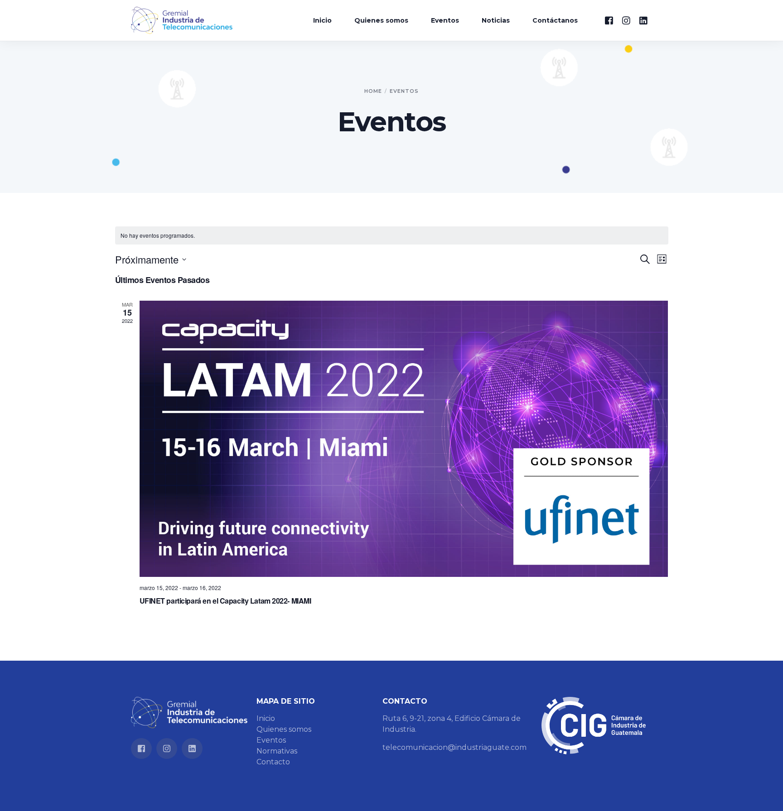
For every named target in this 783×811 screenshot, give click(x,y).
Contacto (273, 762)
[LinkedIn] (643, 19)
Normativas (276, 751)
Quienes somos (283, 729)
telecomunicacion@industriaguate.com (454, 747)
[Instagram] (626, 19)
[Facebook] (609, 19)
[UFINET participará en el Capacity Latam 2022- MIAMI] (404, 439)
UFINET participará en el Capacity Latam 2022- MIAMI (225, 600)
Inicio (265, 718)
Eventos (271, 740)
